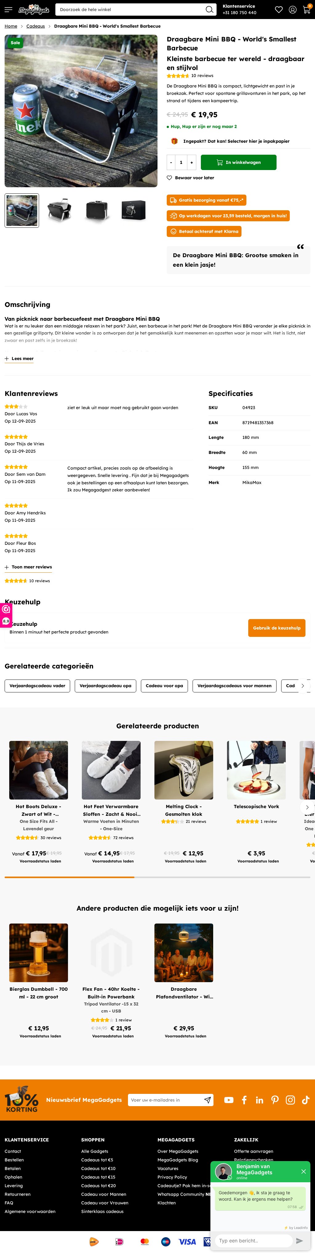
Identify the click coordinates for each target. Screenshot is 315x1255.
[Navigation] (8, 10)
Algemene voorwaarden (30, 1211)
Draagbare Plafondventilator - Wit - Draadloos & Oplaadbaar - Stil (184, 993)
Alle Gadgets (94, 1151)
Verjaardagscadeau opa (105, 685)
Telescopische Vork (256, 806)
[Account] (293, 10)
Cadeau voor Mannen (103, 1194)
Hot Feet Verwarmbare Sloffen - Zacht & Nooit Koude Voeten (111, 811)
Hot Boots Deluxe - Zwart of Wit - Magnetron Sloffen (38, 811)
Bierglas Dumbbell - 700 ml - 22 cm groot (39, 993)
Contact (13, 1151)
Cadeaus (35, 26)
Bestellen (14, 1160)
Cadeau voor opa (164, 685)
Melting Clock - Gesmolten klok (183, 810)
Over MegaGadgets (178, 1151)
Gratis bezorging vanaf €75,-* (211, 200)
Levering (14, 1185)
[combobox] (136, 9)
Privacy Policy (172, 1177)
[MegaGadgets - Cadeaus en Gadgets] (33, 9)
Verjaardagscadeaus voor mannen (234, 685)
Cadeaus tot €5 (97, 1160)
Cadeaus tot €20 (98, 1185)
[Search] (209, 9)
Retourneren (17, 1194)
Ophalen (13, 1177)
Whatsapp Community (187, 1194)
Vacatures (168, 1168)
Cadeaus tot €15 (98, 1177)
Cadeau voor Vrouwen (104, 1203)
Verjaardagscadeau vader (37, 685)
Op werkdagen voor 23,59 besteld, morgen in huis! (233, 216)
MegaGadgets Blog (178, 1160)
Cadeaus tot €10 (98, 1168)
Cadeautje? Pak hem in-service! (190, 1185)
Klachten (167, 1203)
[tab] (41, 1140)
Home (11, 26)
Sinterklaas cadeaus (102, 1211)
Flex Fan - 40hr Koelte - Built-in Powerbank (111, 993)
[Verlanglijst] (279, 10)
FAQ (9, 1203)
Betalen (13, 1168)
